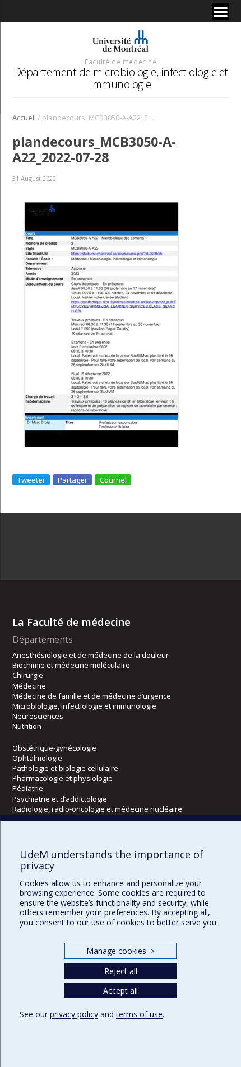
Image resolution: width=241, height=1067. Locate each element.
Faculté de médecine (120, 61)
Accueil (24, 118)
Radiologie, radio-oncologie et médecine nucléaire (97, 809)
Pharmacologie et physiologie (62, 778)
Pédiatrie (27, 788)
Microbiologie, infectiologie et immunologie (84, 706)
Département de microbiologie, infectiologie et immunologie (120, 78)
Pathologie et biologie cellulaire (65, 768)
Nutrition (26, 726)
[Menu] (220, 11)
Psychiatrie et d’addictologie (59, 799)
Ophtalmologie (37, 758)
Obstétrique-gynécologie (54, 748)
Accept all (120, 990)
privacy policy (74, 1014)
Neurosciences (37, 716)
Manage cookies (120, 951)
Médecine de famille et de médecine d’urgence (91, 696)
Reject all (120, 971)
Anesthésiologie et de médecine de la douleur (90, 655)
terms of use (139, 1014)
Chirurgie (27, 675)
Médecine (29, 686)
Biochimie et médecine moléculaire (71, 665)
